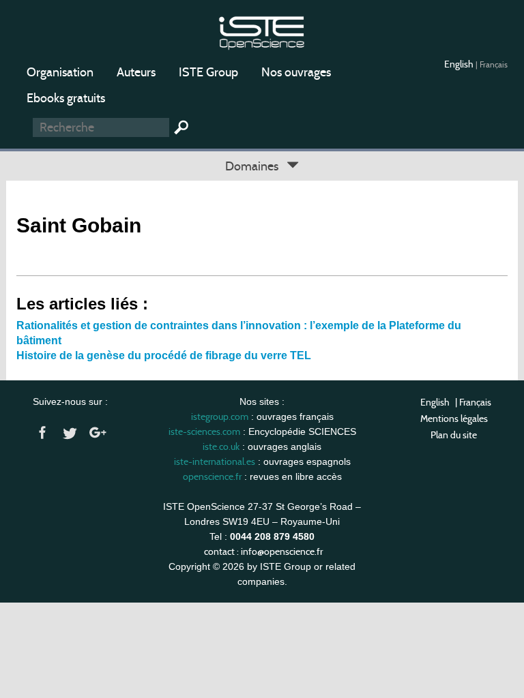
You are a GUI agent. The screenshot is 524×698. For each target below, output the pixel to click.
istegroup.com (219, 416)
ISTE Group (208, 72)
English (460, 64)
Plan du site (454, 435)
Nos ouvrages (296, 72)
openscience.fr (212, 476)
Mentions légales (454, 418)
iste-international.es (214, 461)
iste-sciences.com (204, 431)
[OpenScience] (261, 31)
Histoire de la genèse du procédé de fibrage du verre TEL (163, 355)
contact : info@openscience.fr (263, 551)
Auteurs (136, 72)
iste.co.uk (221, 446)
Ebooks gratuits (66, 98)
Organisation (60, 72)
